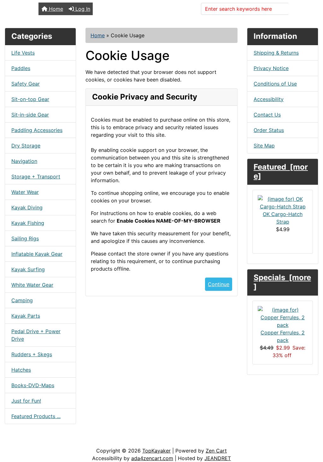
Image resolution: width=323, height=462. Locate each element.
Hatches (21, 370)
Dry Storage (25, 145)
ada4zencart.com (152, 458)
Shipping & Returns (276, 53)
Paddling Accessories (36, 130)
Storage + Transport (35, 176)
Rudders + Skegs (31, 354)
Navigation (24, 161)
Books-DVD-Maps (32, 385)
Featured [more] (281, 171)
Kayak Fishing (27, 223)
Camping (22, 300)
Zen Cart (216, 450)
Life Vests (23, 53)
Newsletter (90, 440)
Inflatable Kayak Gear (36, 254)
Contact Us (267, 114)
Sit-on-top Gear (30, 99)
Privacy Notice (271, 68)
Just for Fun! (26, 401)
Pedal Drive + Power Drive (36, 335)
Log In (82, 9)
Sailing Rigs (25, 238)
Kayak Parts (25, 316)
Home (55, 9)
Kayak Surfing (28, 269)
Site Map (264, 145)
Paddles (20, 68)
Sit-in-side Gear (30, 114)
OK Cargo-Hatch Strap (282, 218)
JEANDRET (217, 458)
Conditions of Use (275, 84)
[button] (311, 431)
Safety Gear (25, 84)
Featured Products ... (36, 416)
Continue (218, 284)
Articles (19, 440)
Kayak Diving (27, 207)
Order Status (269, 130)
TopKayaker (156, 450)
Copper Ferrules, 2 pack (283, 336)
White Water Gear (32, 285)
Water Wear (25, 192)
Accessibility (269, 99)
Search (300, 9)
